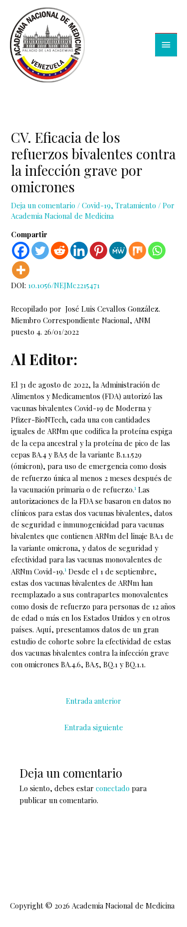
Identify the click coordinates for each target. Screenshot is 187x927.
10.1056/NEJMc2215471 (64, 285)
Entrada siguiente (93, 727)
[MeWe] (118, 250)
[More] (20, 270)
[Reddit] (59, 250)
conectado (113, 788)
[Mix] (137, 250)
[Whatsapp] (157, 250)
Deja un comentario (43, 205)
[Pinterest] (98, 250)
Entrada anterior (93, 701)
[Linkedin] (79, 250)
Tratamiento (135, 205)
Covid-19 (96, 205)
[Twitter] (40, 250)
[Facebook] (20, 250)
